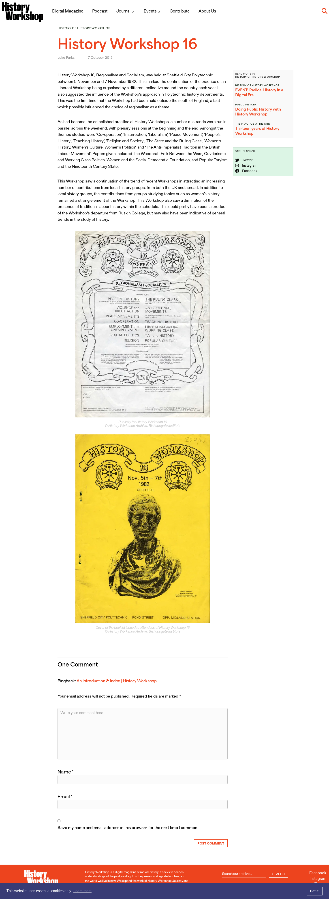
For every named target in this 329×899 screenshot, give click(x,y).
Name (66, 771)
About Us (207, 11)
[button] (324, 10)
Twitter (246, 160)
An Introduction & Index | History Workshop (117, 681)
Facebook (249, 170)
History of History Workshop (84, 28)
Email (65, 796)
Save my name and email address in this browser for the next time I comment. (128, 827)
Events (150, 11)
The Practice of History (253, 123)
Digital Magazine (67, 11)
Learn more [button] (82, 891)
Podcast (99, 11)
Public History (245, 104)
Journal (123, 11)
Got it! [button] (315, 891)
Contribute (180, 11)
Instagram (249, 165)
